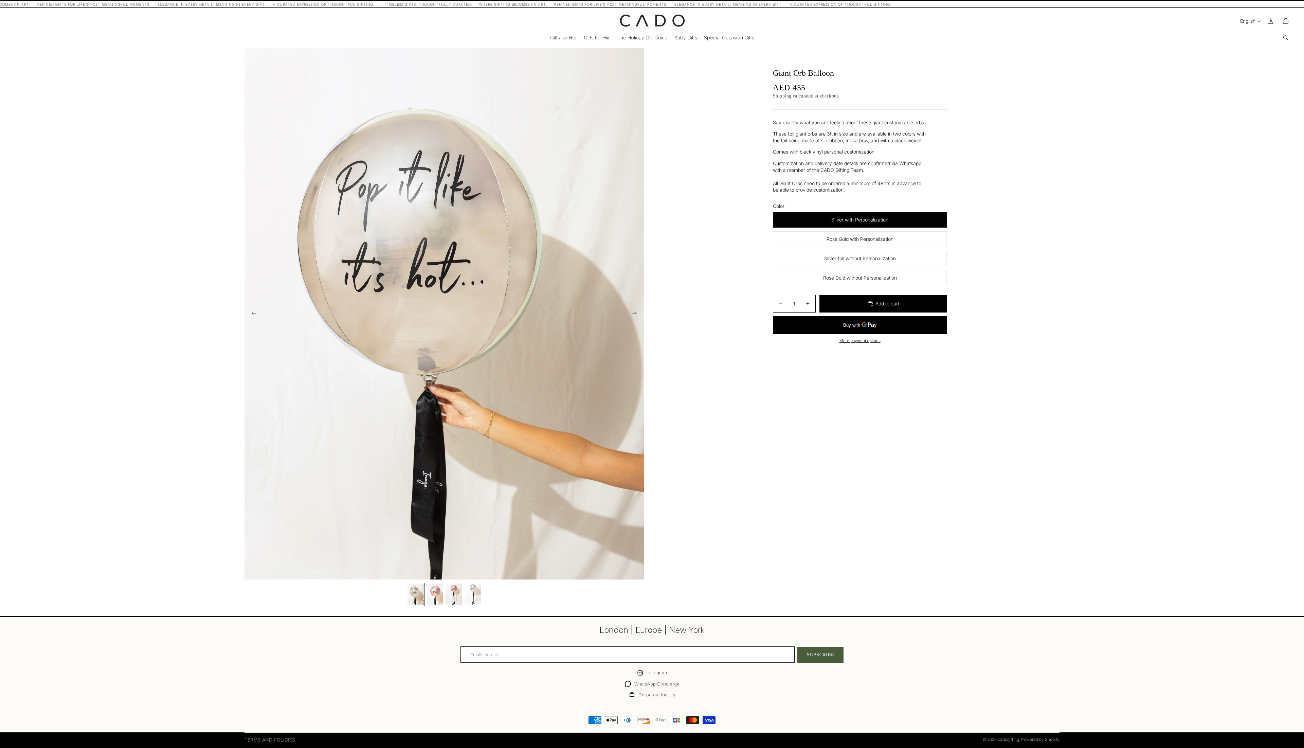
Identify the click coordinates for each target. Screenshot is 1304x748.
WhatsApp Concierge (657, 684)
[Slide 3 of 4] (454, 594)
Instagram (657, 672)
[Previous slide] (251, 313)
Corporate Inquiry (656, 694)
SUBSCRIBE (820, 654)
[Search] (1285, 37)
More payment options (860, 340)
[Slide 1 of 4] (416, 594)
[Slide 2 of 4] (435, 594)
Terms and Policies (269, 740)
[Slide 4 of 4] (473, 594)
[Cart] (1285, 21)
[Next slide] (636, 313)
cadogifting (1008, 739)
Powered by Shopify (1040, 739)
